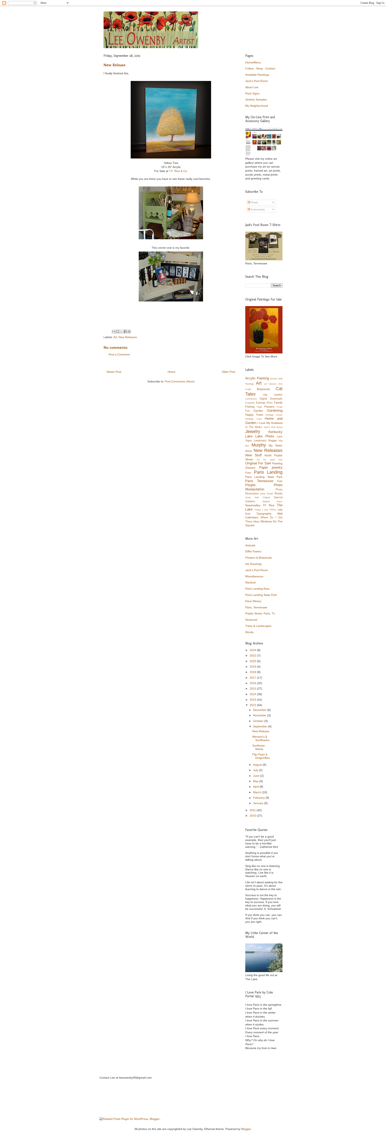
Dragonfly (250, 403)
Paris (248, 472)
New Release (260, 731)
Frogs (279, 407)
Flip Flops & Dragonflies (261, 756)
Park (279, 481)
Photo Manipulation (263, 487)
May (256, 781)
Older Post (228, 371)
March (257, 792)
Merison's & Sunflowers (260, 738)
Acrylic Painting (257, 378)
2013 (253, 699)
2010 (253, 815)
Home (171, 371)
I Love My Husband (270, 423)
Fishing (250, 406)
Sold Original (262, 497)
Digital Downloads (271, 398)
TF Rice (268, 505)
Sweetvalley (252, 505)
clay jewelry (272, 394)
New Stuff (253, 455)
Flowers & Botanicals (258, 557)
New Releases (128, 337)
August (258, 764)
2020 (253, 661)
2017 (253, 677)
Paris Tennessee (259, 481)
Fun (247, 410)
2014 (253, 694)
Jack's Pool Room (256, 81)
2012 (253, 705)
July (256, 770)
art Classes (270, 384)
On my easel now (270, 459)
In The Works (253, 427)
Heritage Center (273, 415)
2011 (253, 810)
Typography (263, 513)
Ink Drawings (253, 563)
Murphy (259, 444)
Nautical (250, 582)
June (256, 775)
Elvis (270, 402)
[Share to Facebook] (125, 331)
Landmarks (260, 440)
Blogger (246, 1129)
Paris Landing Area (257, 588)
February (259, 797)
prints (263, 493)
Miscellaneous (254, 576)
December (260, 709)
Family (278, 402)
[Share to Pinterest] (129, 331)
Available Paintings (257, 74)
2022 (253, 655)
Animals (250, 545)
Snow (248, 497)
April (256, 786)
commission (251, 399)
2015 (253, 688)
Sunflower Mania (258, 747)
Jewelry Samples (256, 99)
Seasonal (251, 619)
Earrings (261, 402)
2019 (253, 666)
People (250, 485)
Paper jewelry (271, 467)
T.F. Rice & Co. (178, 171)
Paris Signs (252, 93)
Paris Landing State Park (263, 476)
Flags (259, 407)
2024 (253, 650)
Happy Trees (254, 414)
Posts (254, 202)
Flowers (269, 406)
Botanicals (263, 389)
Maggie (272, 440)
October (258, 721)
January (258, 803)
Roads (270, 493)
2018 (253, 672)
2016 (253, 683)
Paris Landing (268, 472)
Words (249, 632)
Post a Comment (119, 354)
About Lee (251, 87)
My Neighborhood (256, 105)
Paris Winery (253, 601)
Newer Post (114, 371)
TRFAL (272, 509)
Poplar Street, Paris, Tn (260, 613)
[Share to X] (121, 331)
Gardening (274, 410)
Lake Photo (264, 436)
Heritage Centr (253, 419)
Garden (258, 410)
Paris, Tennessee (256, 607)
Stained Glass (272, 501)
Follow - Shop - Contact (260, 68)
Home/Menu (253, 62)
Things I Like (261, 509)
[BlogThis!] (118, 331)
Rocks (278, 493)
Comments (257, 209)
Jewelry (252, 431)
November (260, 715)
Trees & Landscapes (258, 626)
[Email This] (114, 331)
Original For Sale (258, 463)
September (260, 726)
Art (115, 337)
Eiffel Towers (253, 551)
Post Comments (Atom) (180, 381)
